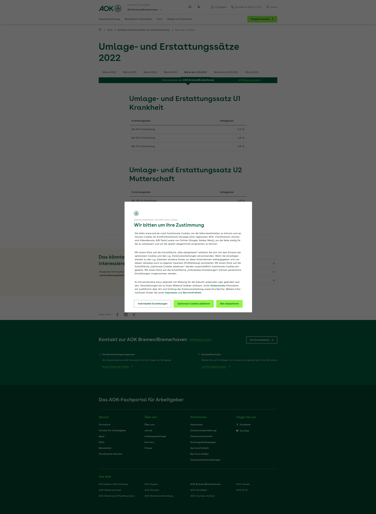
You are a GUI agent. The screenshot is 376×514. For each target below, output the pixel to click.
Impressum (171, 293)
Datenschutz (217, 286)
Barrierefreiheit (192, 293)
